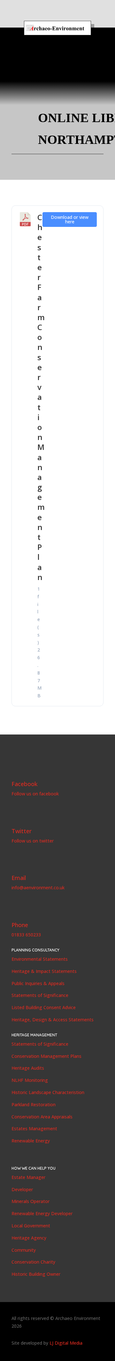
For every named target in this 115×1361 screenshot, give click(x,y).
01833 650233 (26, 935)
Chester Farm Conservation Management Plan (41, 397)
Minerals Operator (31, 1201)
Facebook (24, 784)
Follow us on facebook (35, 794)
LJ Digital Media (66, 1343)
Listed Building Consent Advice (44, 1007)
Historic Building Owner (36, 1274)
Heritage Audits (28, 1068)
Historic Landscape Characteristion (48, 1092)
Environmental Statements (40, 959)
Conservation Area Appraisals (42, 1117)
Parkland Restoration (34, 1104)
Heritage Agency (29, 1238)
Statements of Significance (40, 995)
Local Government (31, 1226)
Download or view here (69, 219)
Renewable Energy (31, 1141)
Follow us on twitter (33, 841)
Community (24, 1250)
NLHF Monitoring (30, 1080)
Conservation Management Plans (46, 1056)
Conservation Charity (33, 1262)
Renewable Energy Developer (42, 1213)
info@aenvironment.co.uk (38, 887)
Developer (22, 1189)
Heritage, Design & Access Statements (53, 1020)
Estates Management (34, 1128)
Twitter (22, 831)
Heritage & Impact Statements (44, 971)
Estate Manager (28, 1177)
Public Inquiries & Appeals (38, 983)
